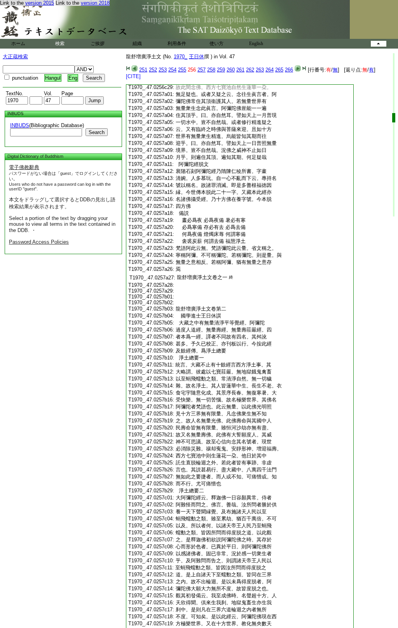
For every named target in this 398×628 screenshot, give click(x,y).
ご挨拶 (98, 43)
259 (221, 70)
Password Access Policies (39, 242)
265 (279, 70)
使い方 (216, 43)
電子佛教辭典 (24, 167)
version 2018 (95, 3)
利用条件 (177, 43)
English (256, 43)
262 (250, 70)
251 (143, 70)
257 (201, 70)
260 (231, 70)
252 (153, 70)
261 (240, 70)
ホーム (18, 43)
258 (211, 70)
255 (182, 70)
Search (97, 132)
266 (289, 70)
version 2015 (39, 3)
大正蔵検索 (15, 56)
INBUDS (19, 125)
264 (269, 70)
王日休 (196, 56)
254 (172, 70)
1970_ (180, 56)
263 (260, 70)
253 (163, 70)
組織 (137, 43)
